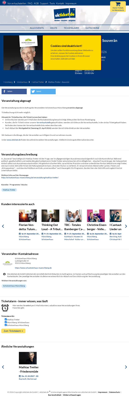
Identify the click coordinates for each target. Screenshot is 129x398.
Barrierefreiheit (54, 395)
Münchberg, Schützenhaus (18, 322)
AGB (36, 3)
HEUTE (53, 28)
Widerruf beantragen (72, 395)
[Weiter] (126, 226)
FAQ (30, 3)
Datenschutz (114, 392)
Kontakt (60, 3)
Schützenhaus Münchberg (14, 286)
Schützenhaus (22, 82)
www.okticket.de (14, 140)
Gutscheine (92, 28)
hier (73, 59)
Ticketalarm (71, 28)
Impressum (70, 3)
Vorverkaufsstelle (43, 122)
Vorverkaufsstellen (16, 3)
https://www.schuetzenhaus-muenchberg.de (33, 268)
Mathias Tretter (38, 82)
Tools (52, 3)
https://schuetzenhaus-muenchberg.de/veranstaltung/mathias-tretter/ (30, 177)
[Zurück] (3, 226)
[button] (14, 91)
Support (44, 3)
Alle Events (37, 28)
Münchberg (8, 82)
